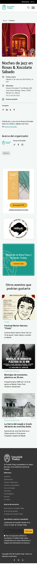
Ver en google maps (13, 95)
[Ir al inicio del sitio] (8, 10)
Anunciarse (25, 2)
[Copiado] (3, 110)
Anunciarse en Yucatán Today (14, 508)
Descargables (9, 494)
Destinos (7, 477)
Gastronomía (8, 479)
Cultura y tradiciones (11, 482)
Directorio (7, 491)
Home (5, 20)
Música (6, 153)
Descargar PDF (18, 205)
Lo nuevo (7, 499)
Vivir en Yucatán (9, 488)
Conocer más (19, 264)
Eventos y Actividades (11, 485)
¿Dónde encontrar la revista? (18, 210)
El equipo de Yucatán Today (13, 514)
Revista (6, 497)
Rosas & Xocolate (11, 127)
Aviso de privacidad (11, 511)
